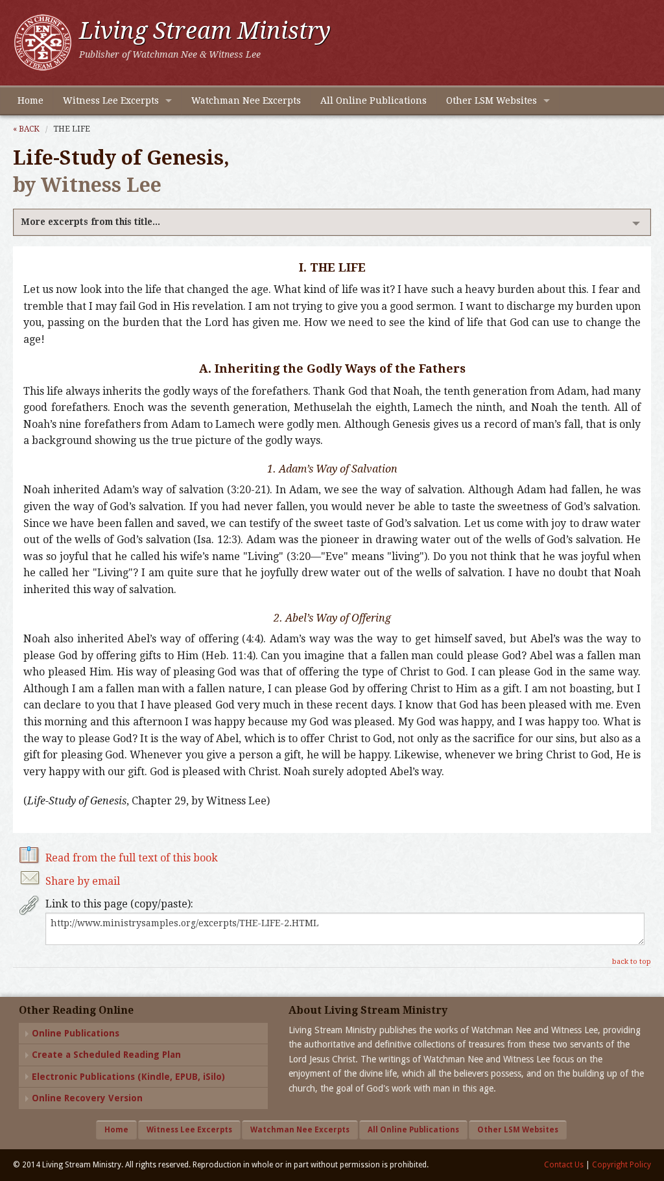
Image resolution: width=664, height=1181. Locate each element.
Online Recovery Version (87, 1098)
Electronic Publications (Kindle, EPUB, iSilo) (128, 1076)
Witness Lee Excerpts (111, 100)
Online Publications (75, 1033)
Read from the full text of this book (131, 858)
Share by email (82, 881)
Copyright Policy (621, 1164)
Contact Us (564, 1164)
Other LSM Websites (491, 100)
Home (30, 100)
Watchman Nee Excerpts (246, 100)
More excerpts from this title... (90, 221)
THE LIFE (71, 129)
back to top (631, 961)
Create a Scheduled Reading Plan (106, 1054)
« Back (26, 129)
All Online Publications (373, 100)
